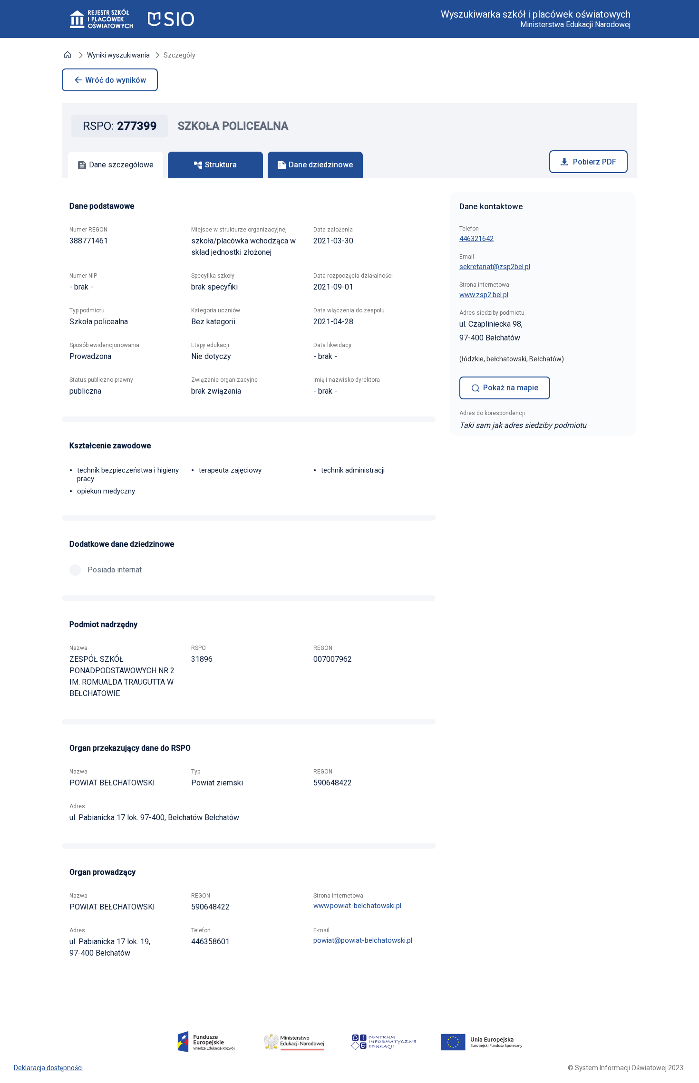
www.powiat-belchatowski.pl (357, 905)
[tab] (115, 165)
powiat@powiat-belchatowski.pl (362, 940)
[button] (67, 55)
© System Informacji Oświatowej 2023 (625, 1068)
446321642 (476, 238)
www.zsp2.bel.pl (483, 294)
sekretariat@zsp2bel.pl (494, 266)
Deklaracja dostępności (48, 1068)
